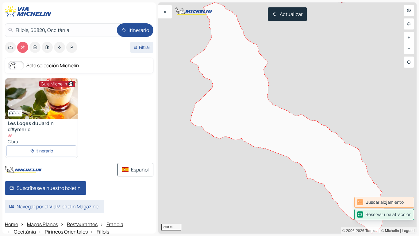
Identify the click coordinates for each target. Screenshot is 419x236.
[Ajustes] (409, 24)
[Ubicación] (409, 62)
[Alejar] (409, 48)
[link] (384, 202)
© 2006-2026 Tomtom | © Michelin (370, 230)
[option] (10, 47)
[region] (287, 118)
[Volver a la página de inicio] (29, 11)
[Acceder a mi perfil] (409, 10)
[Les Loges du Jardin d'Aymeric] (41, 98)
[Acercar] (409, 37)
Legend (408, 230)
